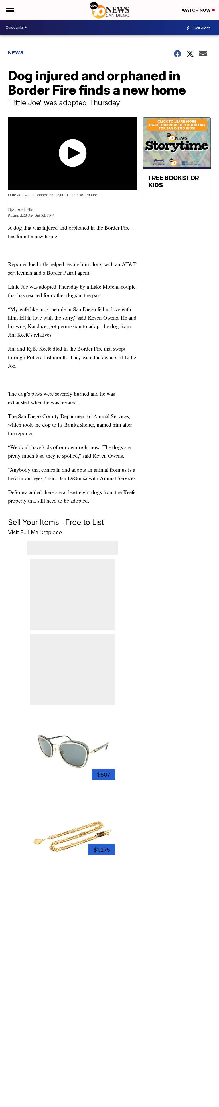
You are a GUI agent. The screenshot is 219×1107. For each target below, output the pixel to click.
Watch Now (197, 10)
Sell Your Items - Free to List (56, 522)
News (16, 53)
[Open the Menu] (9, 10)
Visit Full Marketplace (35, 532)
